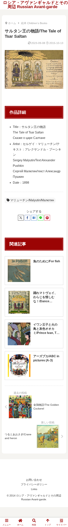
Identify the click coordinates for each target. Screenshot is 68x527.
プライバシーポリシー (34, 484)
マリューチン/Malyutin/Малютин (32, 200)
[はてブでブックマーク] (34, 218)
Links (34, 489)
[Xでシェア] (21, 218)
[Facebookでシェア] (27, 218)
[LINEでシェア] (40, 218)
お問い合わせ (34, 479)
